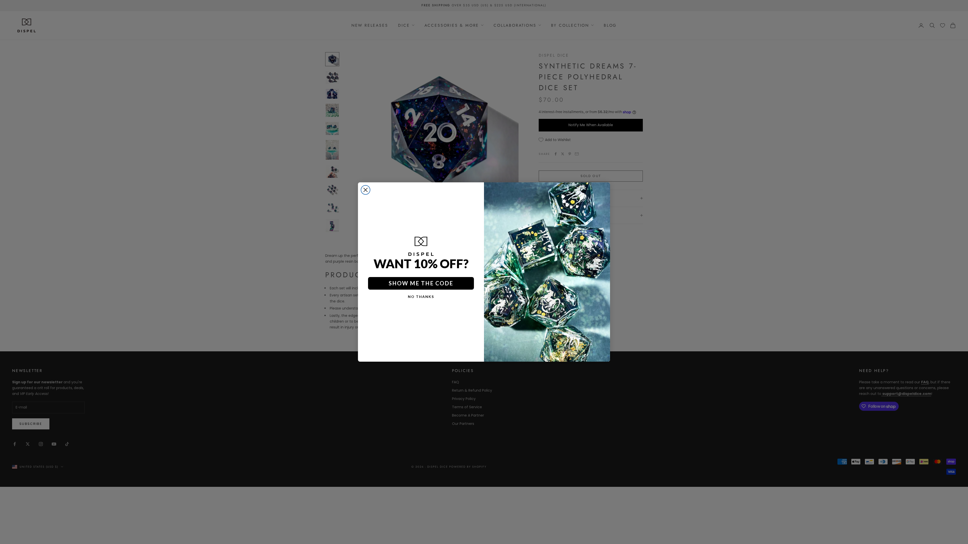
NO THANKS (421, 296)
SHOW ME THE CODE (421, 283)
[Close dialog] (365, 189)
